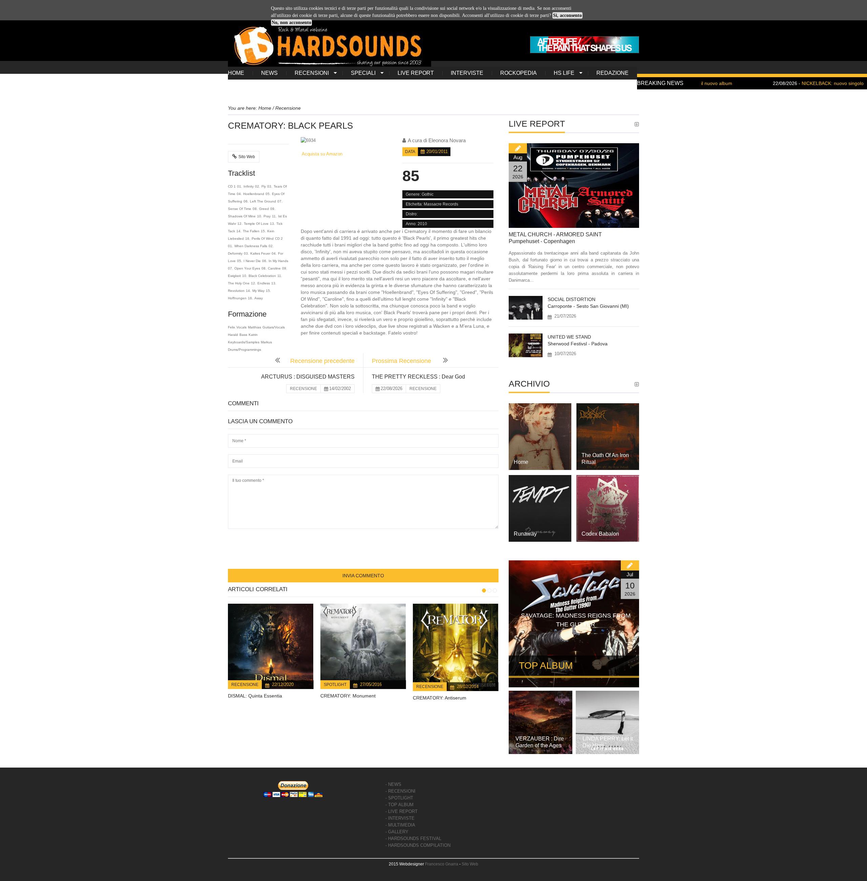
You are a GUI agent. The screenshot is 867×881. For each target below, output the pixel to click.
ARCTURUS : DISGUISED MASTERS (308, 377)
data (410, 151)
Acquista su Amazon (321, 153)
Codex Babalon (600, 534)
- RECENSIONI (400, 791)
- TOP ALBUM (399, 804)
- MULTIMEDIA (400, 825)
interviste (467, 73)
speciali (363, 73)
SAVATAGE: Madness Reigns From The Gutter (576, 620)
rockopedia (518, 73)
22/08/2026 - (781, 83)
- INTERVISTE (400, 818)
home (236, 73)
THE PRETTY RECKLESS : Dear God (418, 377)
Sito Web (246, 156)
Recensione (244, 684)
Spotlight (335, 684)
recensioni (312, 73)
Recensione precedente (322, 361)
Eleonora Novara (447, 140)
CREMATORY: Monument (348, 696)
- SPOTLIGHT (399, 797)
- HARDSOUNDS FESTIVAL (413, 838)
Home (521, 462)
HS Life (564, 73)
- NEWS (393, 784)
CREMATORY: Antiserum (439, 698)
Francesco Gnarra (441, 864)
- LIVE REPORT (401, 811)
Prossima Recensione (402, 361)
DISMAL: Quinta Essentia (255, 696)
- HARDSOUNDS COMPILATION (417, 845)
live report (416, 73)
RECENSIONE (303, 388)
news (269, 73)
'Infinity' (323, 251)
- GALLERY (396, 831)
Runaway (525, 534)
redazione (612, 73)
